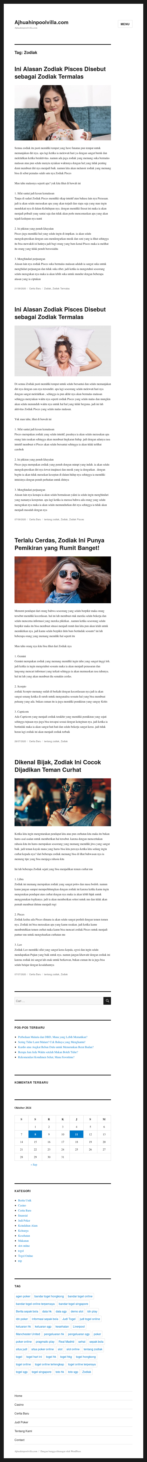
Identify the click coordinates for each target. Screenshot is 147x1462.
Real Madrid (66, 1341)
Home (18, 1396)
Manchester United (28, 1334)
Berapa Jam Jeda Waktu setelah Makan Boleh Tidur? (48, 1052)
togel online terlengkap (49, 1364)
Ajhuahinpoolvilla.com (41, 22)
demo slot (77, 1311)
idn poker (22, 1319)
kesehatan (62, 1326)
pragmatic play (45, 1341)
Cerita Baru (35, 288)
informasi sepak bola (45, 1319)
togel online (23, 1364)
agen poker (23, 1296)
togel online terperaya (82, 1364)
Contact (19, 1440)
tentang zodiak (51, 519)
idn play (92, 1311)
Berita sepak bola (27, 1311)
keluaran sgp (43, 1326)
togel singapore (41, 1372)
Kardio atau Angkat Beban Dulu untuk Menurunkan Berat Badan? (56, 1047)
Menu (125, 24)
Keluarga (23, 1230)
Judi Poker (24, 1220)
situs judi (21, 1349)
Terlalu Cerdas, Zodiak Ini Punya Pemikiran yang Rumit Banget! (59, 544)
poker (97, 1334)
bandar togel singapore (73, 1304)
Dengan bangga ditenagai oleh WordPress (61, 1451)
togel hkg (66, 1357)
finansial (23, 1215)
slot (60, 1349)
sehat (81, 1341)
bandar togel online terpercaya (35, 1304)
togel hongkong (86, 1357)
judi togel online (90, 1319)
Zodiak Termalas (61, 288)
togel (21, 1251)
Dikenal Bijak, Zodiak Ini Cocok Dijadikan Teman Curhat (58, 766)
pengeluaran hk (54, 1334)
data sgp (61, 1311)
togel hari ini (34, 1357)
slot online (24, 1245)
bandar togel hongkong (49, 1296)
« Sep (34, 1164)
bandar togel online (80, 1296)
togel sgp (22, 1372)
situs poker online (42, 1349)
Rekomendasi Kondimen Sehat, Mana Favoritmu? (46, 1057)
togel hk (51, 1357)
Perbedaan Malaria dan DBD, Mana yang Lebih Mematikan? (52, 1037)
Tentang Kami (23, 1431)
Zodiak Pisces (76, 519)
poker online (24, 1341)
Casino (22, 1205)
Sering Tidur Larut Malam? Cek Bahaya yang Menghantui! (51, 1042)
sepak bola (96, 1341)
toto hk (60, 1372)
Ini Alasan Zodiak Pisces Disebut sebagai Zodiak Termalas (60, 72)
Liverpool (79, 1326)
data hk (47, 1311)
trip (20, 1261)
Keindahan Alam (27, 1225)
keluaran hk (23, 1326)
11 (76, 1134)
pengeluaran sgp (79, 1334)
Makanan (23, 1240)
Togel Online (25, 1256)
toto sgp (73, 1372)
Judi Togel (69, 1319)
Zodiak (47, 288)
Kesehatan (24, 1235)
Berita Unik (24, 1200)
